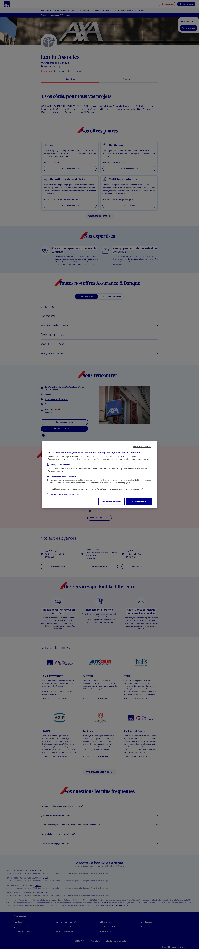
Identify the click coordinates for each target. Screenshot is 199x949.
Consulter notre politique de (65, 494)
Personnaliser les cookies (111, 501)
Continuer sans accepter (142, 446)
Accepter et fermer (139, 501)
